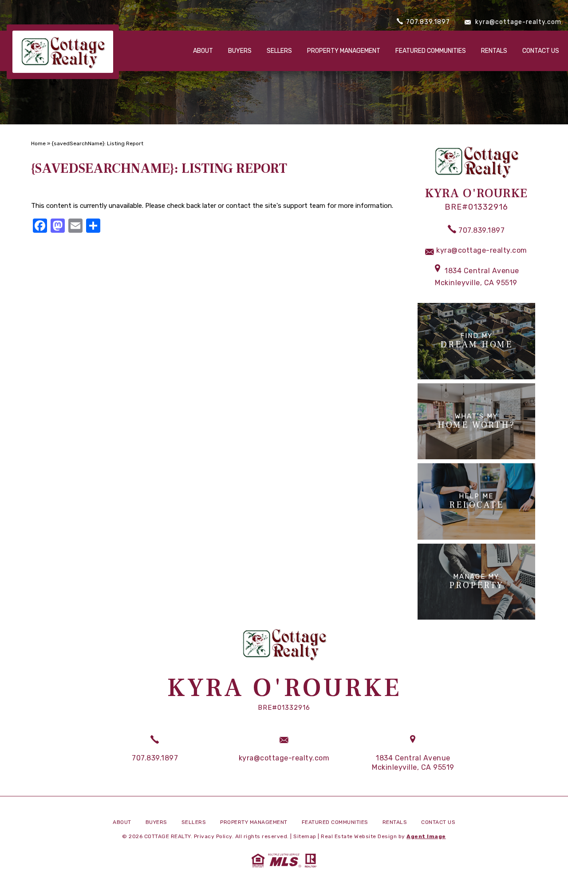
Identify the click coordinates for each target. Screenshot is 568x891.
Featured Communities (430, 51)
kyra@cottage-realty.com (517, 22)
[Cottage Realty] (62, 51)
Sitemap (304, 836)
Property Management (343, 51)
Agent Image (426, 836)
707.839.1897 (427, 22)
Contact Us (540, 51)
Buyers (240, 51)
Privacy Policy (213, 836)
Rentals (494, 51)
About (203, 51)
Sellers (279, 51)
